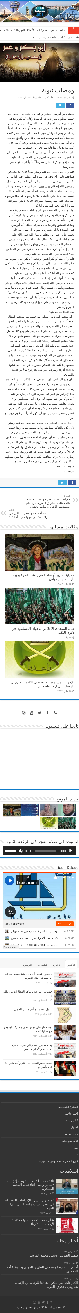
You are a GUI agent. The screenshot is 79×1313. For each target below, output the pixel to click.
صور (75, 1147)
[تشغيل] (70, 851)
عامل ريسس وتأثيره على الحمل (33, 1009)
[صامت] (20, 851)
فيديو (75, 1154)
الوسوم (27, 964)
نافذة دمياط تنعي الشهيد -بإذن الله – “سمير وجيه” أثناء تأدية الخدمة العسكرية (29, 1185)
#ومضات (69, 471)
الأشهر (71, 964)
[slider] (11, 850)
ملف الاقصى (71, 1134)
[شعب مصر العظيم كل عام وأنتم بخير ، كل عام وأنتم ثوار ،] (65, 1068)
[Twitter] (39, 712)
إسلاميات (32, 97)
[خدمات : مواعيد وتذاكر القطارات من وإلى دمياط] (65, 997)
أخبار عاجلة (56, 37)
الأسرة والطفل (69, 1140)
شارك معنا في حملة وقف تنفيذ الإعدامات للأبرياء (33, 1222)
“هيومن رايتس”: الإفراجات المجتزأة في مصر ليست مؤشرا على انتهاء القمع (29, 1204)
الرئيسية (70, 37)
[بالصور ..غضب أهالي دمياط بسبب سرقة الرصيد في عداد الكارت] (65, 979)
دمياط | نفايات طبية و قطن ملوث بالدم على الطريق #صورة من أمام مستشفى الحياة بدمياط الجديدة (48, 501)
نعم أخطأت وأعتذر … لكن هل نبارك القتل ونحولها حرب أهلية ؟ (29, 514)
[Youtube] (31, 712)
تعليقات (42, 964)
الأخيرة (57, 964)
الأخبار (74, 1127)
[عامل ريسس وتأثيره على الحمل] (65, 1015)
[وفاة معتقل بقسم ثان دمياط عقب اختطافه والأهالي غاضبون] (65, 1050)
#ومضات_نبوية (65, 466)
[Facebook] (47, 712)
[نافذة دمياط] (39, 11)
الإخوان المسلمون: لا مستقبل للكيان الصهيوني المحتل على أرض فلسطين (42, 684)
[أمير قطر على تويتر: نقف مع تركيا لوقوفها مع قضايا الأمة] (65, 1032)
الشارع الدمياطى (68, 1106)
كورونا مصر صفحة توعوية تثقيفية (58, 1161)
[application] (39, 850)
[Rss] (55, 712)
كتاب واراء (72, 1120)
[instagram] (23, 712)
